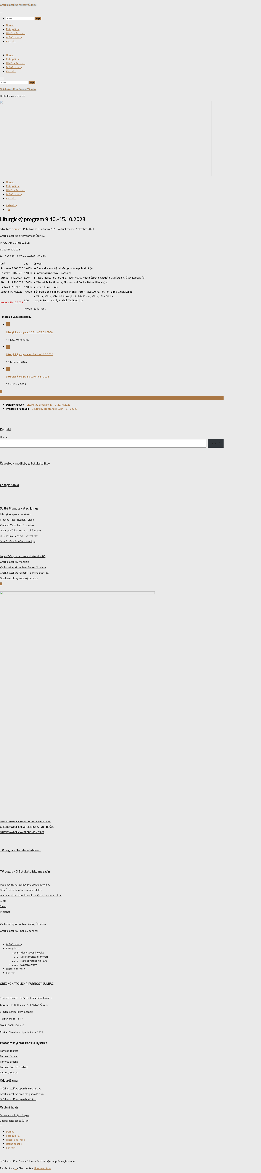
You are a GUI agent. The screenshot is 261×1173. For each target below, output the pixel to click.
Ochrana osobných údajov (14, 1115)
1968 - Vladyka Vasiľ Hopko (28, 952)
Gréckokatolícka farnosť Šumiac (18, 5)
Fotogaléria (12, 29)
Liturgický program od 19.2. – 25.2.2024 (29, 354)
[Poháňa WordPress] (15, 1168)
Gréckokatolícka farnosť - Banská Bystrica (24, 573)
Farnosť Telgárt (9, 1051)
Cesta (3, 901)
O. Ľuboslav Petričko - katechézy (19, 536)
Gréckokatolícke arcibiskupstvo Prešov (22, 1094)
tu (39, 530)
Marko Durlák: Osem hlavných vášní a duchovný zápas (31, 895)
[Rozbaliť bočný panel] (1, 391)
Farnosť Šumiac (9, 1056)
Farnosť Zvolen (9, 1072)
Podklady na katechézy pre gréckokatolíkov (25, 885)
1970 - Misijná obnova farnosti (30, 957)
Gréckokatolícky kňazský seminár (19, 578)
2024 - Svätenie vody (24, 965)
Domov (10, 25)
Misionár (5, 912)
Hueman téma (42, 1168)
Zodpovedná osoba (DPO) (14, 1121)
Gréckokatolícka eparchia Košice (18, 1099)
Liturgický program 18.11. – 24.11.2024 (29, 332)
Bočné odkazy (14, 37)
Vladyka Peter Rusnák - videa (17, 520)
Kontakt (11, 41)
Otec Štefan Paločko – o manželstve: (21, 890)
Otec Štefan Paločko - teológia (17, 541)
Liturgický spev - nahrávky (15, 514)
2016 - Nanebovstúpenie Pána (29, 961)
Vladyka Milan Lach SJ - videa (17, 525)
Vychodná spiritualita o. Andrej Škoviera (23, 567)
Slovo (3, 906)
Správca (16, 229)
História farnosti (15, 33)
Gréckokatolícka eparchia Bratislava (20, 1088)
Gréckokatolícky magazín (14, 562)
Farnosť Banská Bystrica (14, 1067)
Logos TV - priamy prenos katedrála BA (22, 556)
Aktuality (11, 205)
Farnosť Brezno (9, 1062)
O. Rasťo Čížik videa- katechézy (18, 530)
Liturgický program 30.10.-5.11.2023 (27, 376)
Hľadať (4, 437)
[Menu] (1, 12)
